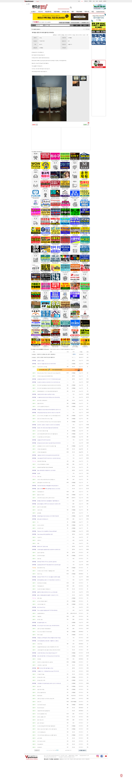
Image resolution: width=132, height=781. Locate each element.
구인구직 (40, 11)
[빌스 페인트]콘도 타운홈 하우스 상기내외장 (46, 470)
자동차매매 (56, 11)
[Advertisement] (46, 138)
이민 (93, 11)
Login (37, 1)
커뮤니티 (86, 11)
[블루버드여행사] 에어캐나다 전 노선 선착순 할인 (47, 592)
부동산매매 (79, 11)
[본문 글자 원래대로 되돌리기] (85, 29)
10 (55, 750)
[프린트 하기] (87, 29)
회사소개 (46, 759)
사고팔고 (33, 11)
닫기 (27, 4)
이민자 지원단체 (85, 759)
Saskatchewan (100, 11)
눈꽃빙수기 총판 (40, 360)
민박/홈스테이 (65, 11)
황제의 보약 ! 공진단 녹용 (42, 546)
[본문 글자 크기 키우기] (84, 29)
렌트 (73, 11)
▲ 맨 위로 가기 (68, 750)
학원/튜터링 (48, 11)
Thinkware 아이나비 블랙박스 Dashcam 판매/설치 (47, 531)
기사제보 (51, 759)
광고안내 (56, 759)
